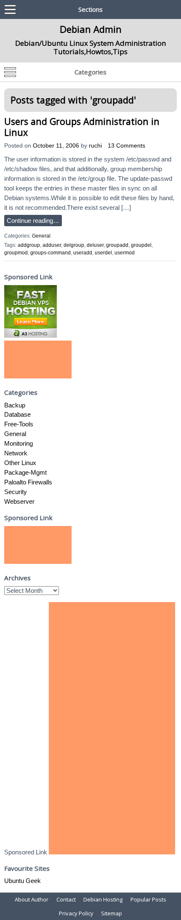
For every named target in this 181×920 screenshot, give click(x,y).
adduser (52, 245)
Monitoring (18, 443)
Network (15, 453)
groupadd (117, 245)
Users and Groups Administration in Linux (82, 126)
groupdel (141, 245)
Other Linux (20, 462)
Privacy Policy (76, 913)
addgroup (29, 245)
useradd (82, 253)
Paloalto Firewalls (28, 482)
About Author (31, 899)
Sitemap (111, 913)
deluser (95, 245)
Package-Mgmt (25, 472)
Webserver (19, 501)
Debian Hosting (102, 899)
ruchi (95, 146)
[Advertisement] (38, 359)
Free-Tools (18, 424)
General (41, 236)
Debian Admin (91, 29)
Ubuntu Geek (22, 880)
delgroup (74, 245)
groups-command (50, 253)
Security (15, 491)
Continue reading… (33, 220)
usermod (124, 253)
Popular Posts (148, 899)
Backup (14, 405)
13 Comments (126, 146)
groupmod (16, 253)
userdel (103, 253)
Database (17, 414)
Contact (66, 899)
